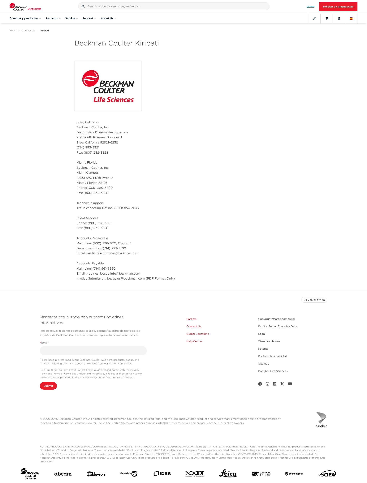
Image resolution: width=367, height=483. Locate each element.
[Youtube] (290, 385)
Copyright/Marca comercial (276, 318)
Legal (262, 333)
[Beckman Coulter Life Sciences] (25, 6)
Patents (263, 348)
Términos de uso (269, 341)
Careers (191, 318)
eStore (310, 6)
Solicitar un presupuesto (338, 6)
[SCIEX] (327, 474)
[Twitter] (282, 385)
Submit (48, 385)
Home (13, 30)
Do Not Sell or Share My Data (277, 326)
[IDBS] (162, 474)
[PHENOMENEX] (294, 474)
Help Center (194, 341)
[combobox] (173, 6)
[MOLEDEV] (261, 474)
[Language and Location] (351, 18)
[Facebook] (260, 385)
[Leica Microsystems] (228, 474)
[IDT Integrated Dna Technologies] (195, 475)
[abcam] (63, 474)
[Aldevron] (96, 474)
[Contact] (314, 18)
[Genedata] (129, 474)
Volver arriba (316, 299)
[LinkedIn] (275, 385)
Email (44, 342)
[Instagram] (267, 385)
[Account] (339, 18)
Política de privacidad (272, 356)
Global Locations (197, 333)
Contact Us (28, 30)
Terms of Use (61, 373)
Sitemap (263, 363)
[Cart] (327, 18)
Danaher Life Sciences (273, 371)
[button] (83, 6)
